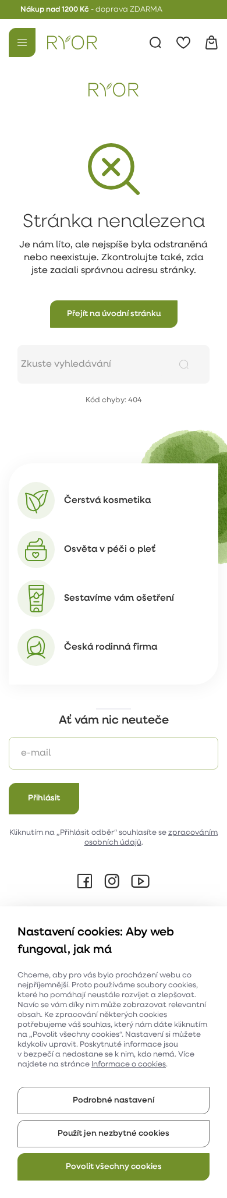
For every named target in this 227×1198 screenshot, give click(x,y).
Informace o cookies (128, 1064)
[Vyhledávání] (155, 42)
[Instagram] (111, 881)
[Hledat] (184, 364)
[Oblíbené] (183, 42)
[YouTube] (140, 881)
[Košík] (211, 42)
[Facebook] (85, 881)
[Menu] (22, 42)
